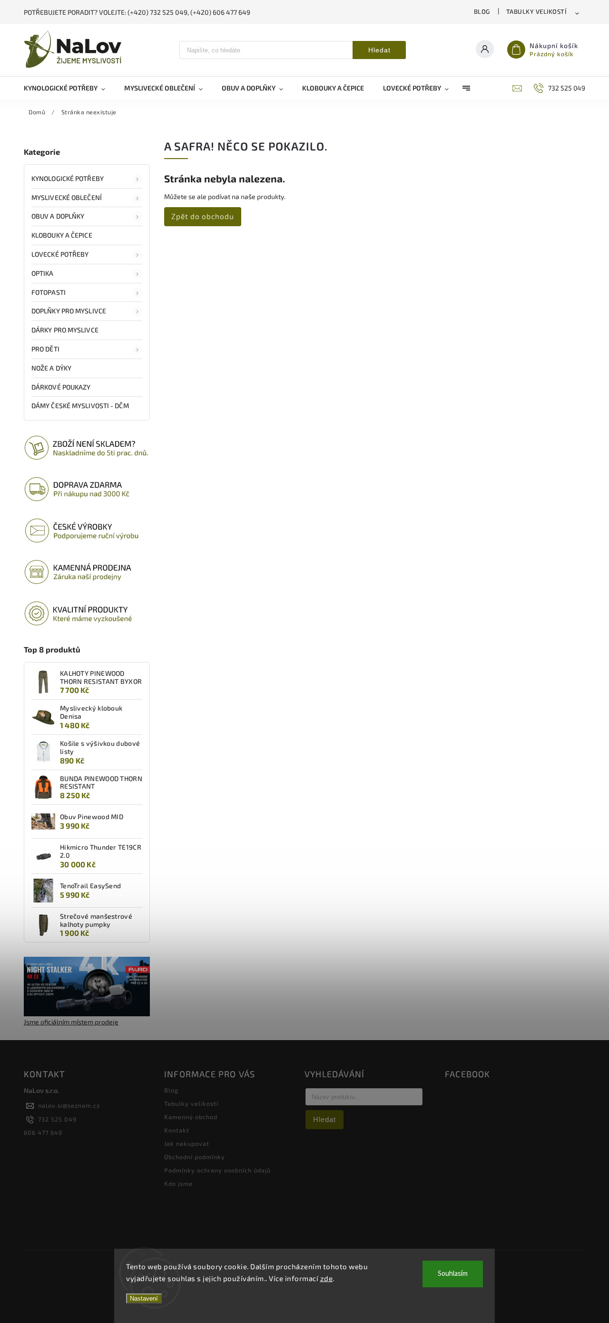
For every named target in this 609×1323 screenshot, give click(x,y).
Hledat (379, 50)
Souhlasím (453, 1274)
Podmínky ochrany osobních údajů (217, 1170)
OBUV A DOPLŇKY (57, 216)
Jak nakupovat (186, 1143)
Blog (482, 11)
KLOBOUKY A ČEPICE (61, 235)
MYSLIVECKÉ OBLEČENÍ (66, 197)
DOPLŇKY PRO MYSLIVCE (68, 311)
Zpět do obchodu (202, 216)
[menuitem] (69, 88)
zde (326, 1278)
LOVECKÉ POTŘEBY (60, 254)
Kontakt (176, 1130)
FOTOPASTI (48, 292)
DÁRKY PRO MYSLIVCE (64, 330)
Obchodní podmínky (194, 1157)
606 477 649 (43, 1132)
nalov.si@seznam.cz (69, 1105)
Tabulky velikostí (536, 11)
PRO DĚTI (45, 349)
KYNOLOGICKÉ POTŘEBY (67, 178)
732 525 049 (57, 1119)
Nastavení (144, 1298)
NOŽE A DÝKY (51, 368)
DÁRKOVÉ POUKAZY (61, 387)
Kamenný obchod (190, 1117)
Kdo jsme (178, 1183)
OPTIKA (42, 273)
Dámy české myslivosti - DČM (80, 405)
